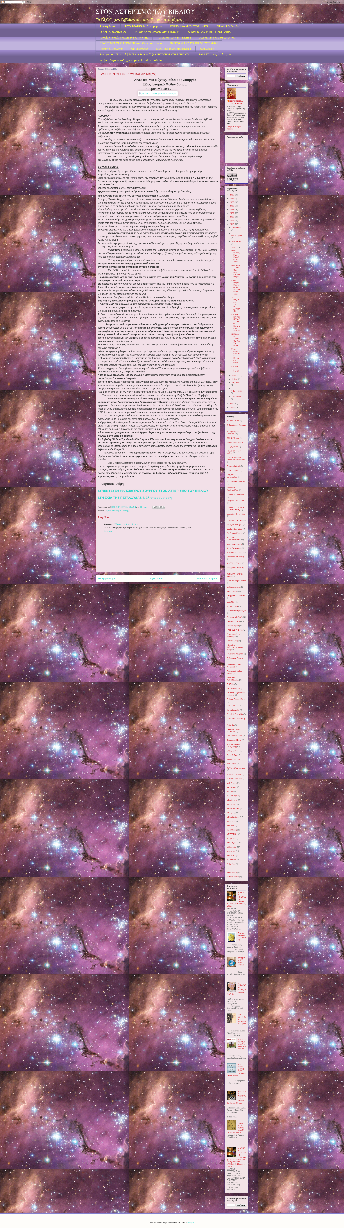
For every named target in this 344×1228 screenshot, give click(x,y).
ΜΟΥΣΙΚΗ (231, 602)
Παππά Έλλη (232, 641)
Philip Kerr (231, 864)
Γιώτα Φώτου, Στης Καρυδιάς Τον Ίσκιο (235, 256)
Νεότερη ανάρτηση (106, 578)
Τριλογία (230, 725)
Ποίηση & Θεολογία (111, 48)
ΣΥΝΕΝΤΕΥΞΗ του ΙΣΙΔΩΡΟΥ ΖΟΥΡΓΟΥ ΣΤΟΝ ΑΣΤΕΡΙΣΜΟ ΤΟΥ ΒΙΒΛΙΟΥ (153, 491)
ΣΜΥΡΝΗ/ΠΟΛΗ (234, 688)
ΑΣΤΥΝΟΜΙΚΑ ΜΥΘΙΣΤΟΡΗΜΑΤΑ (219, 37)
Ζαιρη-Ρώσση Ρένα (235, 520)
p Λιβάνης (231, 821)
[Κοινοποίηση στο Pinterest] (164, 507)
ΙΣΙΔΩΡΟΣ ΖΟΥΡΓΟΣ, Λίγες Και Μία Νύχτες (235, 271)
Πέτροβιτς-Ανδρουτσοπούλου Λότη (235, 647)
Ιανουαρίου (236, 397)
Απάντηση (108, 531)
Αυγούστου (236, 241)
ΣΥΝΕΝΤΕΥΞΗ (233, 706)
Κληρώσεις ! (207, 48)
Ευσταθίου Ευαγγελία (236, 514)
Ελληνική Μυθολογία (235, 501)
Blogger (191, 1223)
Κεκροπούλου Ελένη (235, 557)
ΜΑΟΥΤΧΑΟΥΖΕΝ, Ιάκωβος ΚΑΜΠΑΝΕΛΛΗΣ (242, 1044)
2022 (232, 206)
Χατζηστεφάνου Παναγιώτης (233, 745)
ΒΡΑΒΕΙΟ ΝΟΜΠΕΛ (235, 442)
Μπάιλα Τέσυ (232, 606)
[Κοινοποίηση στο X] (158, 507)
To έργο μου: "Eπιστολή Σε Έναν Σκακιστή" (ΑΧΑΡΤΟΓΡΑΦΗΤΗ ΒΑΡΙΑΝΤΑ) (145, 54)
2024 (232, 198)
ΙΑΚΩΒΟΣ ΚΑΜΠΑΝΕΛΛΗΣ (234, 538)
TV (228, 868)
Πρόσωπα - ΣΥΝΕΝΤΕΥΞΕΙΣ (174, 37)
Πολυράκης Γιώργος (235, 658)
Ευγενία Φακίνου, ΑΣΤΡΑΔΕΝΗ (242, 936)
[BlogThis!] (156, 507)
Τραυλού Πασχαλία (235, 714)
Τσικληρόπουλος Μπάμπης (234, 730)
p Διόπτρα (231, 804)
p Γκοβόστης (232, 800)
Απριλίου (235, 383)
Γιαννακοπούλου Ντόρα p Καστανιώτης (236, 458)
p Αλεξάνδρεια (233, 796)
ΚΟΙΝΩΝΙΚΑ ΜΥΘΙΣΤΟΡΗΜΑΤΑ (189, 26)
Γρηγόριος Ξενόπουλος (232, 476)
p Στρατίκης (231, 838)
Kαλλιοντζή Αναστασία (236, 768)
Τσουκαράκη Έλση (234, 736)
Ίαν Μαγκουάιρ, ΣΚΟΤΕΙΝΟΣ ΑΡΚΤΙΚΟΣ (235, 304)
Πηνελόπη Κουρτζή (235, 654)
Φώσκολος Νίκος (234, 740)
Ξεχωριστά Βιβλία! (234, 617)
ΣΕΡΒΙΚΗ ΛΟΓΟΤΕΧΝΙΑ (233, 678)
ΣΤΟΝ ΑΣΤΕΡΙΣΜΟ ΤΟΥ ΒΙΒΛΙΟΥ (145, 11)
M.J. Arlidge (232, 783)
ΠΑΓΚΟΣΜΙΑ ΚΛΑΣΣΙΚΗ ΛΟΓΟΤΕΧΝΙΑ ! (194, 43)
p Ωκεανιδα (231, 847)
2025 (232, 195)
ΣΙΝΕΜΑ (230, 684)
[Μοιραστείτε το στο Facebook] (161, 507)
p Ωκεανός (231, 851)
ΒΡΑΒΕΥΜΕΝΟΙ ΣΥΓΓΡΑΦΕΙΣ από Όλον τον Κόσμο (131, 43)
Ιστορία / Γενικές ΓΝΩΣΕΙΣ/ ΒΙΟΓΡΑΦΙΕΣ (124, 37)
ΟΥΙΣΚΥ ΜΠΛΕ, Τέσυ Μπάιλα (241, 961)
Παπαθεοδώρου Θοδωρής (233, 635)
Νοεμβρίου (236, 227)
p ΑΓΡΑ (230, 791)
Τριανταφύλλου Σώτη (236, 718)
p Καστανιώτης (233, 808)
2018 (232, 220)
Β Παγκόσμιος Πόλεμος (236, 425)
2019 (232, 217)
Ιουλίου (235, 247)
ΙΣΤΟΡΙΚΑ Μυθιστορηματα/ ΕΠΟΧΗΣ (157, 31)
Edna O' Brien (233, 755)
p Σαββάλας (232, 830)
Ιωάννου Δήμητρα (234, 544)
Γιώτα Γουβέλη (233, 470)
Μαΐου (235, 379)
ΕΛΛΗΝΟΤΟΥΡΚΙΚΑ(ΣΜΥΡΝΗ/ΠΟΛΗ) (236, 508)
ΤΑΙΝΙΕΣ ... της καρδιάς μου (215, 54)
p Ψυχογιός (231, 843)
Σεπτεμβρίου (236, 235)
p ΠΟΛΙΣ (230, 826)
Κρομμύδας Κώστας (235, 567)
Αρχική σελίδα (156, 578)
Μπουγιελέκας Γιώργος (236, 611)
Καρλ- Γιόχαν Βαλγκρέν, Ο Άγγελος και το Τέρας (235, 287)
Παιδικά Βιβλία (233, 626)
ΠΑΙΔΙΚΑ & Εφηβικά (229, 26)
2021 (232, 209)
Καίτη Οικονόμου (234, 548)
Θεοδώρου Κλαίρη (234, 533)
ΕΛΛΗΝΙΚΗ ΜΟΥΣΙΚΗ (236, 494)
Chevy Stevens (233, 751)
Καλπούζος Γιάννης (235, 552)
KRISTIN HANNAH (234, 779)
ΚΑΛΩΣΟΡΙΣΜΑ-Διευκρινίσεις (173, 48)
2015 (232, 407)
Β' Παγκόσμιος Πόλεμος (233, 432)
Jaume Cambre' (233, 759)
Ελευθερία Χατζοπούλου (232, 489)
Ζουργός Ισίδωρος (112, 511)
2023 (232, 202)
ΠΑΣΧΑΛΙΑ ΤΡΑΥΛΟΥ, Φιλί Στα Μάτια (235, 340)
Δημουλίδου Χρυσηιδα (236, 481)
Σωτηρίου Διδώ (233, 710)
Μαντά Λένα (232, 591)
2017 (232, 224)
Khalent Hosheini (234, 774)
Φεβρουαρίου (236, 391)
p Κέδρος (230, 813)
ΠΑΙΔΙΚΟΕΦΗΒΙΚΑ (234, 630)
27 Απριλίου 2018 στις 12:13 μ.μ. (126, 524)
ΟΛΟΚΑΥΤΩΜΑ (233, 621)
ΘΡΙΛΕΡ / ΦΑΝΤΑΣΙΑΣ (113, 31)
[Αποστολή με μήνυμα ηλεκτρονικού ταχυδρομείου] (153, 507)
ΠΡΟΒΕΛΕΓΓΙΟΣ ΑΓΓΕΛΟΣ (234, 665)
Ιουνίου (235, 375)
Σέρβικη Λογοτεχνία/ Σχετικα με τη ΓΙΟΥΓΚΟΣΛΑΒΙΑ (131, 60)
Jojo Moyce (231, 764)
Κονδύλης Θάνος (234, 563)
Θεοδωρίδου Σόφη (234, 529)
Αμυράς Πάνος (233, 421)
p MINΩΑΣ (231, 855)
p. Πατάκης (124, 511)
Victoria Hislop (233, 877)
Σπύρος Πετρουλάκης (236, 699)
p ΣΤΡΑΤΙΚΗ (232, 834)
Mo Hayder (231, 787)
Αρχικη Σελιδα (108, 26)
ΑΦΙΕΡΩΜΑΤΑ (139, 48)
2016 (232, 404)
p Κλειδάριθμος (233, 817)
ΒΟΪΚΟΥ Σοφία (233, 438)
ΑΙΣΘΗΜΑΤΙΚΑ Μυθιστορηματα (143, 26)
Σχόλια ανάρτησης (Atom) (163, 587)
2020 (232, 213)
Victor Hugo (232, 872)
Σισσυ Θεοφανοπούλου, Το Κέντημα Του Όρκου (235, 356)
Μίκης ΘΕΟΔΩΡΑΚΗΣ (236, 595)
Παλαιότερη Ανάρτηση (207, 578)
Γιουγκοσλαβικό (233, 466)
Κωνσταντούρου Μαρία (236, 580)
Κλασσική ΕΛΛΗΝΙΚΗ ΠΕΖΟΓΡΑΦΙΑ (209, 31)
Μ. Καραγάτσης (233, 587)
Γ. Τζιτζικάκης (232, 447)
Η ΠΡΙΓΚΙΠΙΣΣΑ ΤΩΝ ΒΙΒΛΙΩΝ (236, 102)
